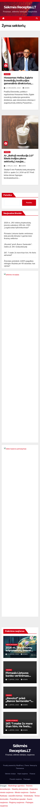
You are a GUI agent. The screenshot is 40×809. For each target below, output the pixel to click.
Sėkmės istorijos (11, 720)
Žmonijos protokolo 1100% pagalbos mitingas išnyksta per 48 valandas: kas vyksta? (19, 263)
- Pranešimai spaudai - (18, 799)
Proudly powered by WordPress (13, 765)
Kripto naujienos (11, 644)
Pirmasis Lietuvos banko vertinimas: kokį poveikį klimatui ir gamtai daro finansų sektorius (18, 236)
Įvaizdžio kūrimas (15, 796)
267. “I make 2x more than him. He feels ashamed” (19, 726)
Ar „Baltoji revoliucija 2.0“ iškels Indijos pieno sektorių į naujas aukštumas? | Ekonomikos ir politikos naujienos (20, 161)
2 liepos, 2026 (13, 654)
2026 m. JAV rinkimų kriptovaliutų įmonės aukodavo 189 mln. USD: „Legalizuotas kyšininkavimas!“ (17, 225)
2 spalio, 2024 (12, 166)
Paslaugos (27, 779)
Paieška (7, 195)
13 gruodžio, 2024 (13, 88)
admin (27, 88)
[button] (37, 18)
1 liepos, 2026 (13, 705)
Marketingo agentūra (16, 786)
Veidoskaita (28, 796)
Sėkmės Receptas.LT (20, 7)
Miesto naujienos (21, 792)
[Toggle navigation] (20, 18)
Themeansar (20, 768)
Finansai (7, 74)
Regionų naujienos (16, 802)
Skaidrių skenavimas (20, 789)
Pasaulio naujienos (16, 779)
